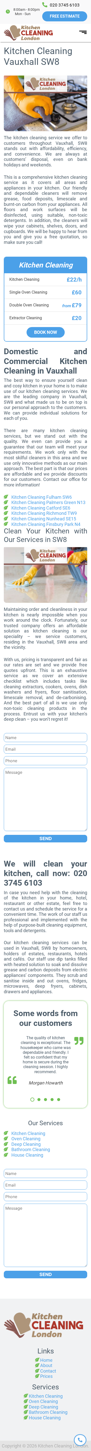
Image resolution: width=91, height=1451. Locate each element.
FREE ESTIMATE (65, 16)
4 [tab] (52, 1100)
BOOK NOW (45, 332)
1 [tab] (32, 1100)
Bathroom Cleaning (30, 1149)
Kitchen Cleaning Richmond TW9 (44, 513)
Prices (46, 1376)
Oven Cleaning (25, 1138)
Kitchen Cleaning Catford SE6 (40, 508)
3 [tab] (45, 1100)
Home (46, 1360)
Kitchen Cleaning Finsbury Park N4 (45, 524)
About (46, 1365)
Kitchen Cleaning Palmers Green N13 (48, 502)
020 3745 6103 (65, 5)
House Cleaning (27, 1155)
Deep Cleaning (26, 1144)
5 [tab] (59, 1100)
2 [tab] (39, 1100)
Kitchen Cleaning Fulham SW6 (41, 497)
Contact (48, 1371)
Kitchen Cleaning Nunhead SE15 (43, 518)
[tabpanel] (45, 1060)
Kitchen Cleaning (28, 1133)
